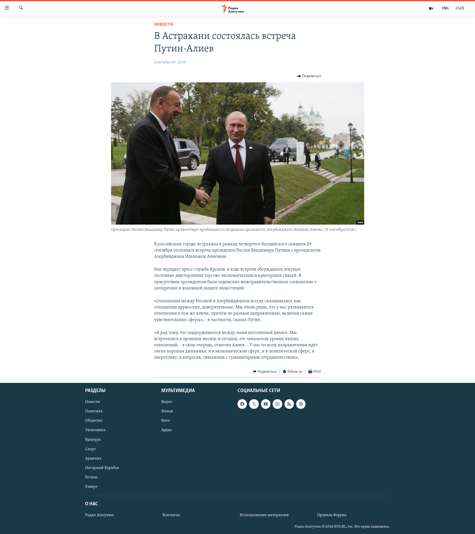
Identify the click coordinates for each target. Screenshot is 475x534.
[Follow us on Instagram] (277, 404)
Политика (94, 412)
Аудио (166, 430)
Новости (163, 25)
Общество (93, 421)
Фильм (167, 412)
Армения (93, 459)
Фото (165, 421)
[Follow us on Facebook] (242, 404)
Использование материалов (264, 515)
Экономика (95, 430)
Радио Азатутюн (99, 515)
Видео (166, 402)
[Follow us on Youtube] (265, 404)
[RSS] (289, 404)
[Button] (309, 76)
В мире (91, 487)
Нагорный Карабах (102, 468)
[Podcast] (301, 404)
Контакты (171, 515)
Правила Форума (332, 515)
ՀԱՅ (459, 8)
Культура (93, 440)
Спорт (90, 449)
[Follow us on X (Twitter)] (254, 404)
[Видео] (431, 8)
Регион (91, 477)
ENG (445, 8)
